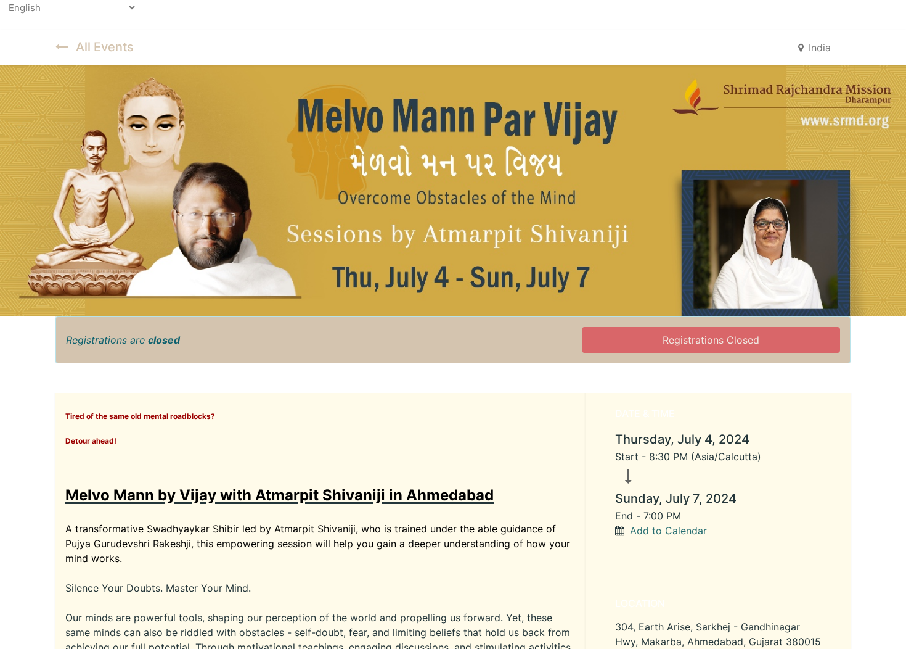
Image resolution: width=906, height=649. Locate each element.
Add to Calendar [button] (668, 530)
